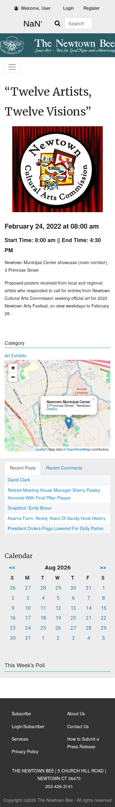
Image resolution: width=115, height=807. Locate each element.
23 (13, 628)
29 (58, 588)
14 (88, 608)
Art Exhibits (15, 355)
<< (12, 567)
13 (73, 608)
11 (43, 608)
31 (88, 588)
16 (13, 618)
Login (68, 8)
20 (73, 618)
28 (43, 588)
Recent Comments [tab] (64, 468)
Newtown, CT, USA (31, 23)
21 (88, 618)
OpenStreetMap (78, 449)
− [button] (13, 377)
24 (28, 628)
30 (73, 588)
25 (43, 628)
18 (43, 618)
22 (103, 618)
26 (13, 588)
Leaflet (41, 449)
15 (103, 608)
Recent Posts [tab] (23, 468)
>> (103, 567)
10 (28, 608)
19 (58, 618)
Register (91, 8)
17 (28, 618)
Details (52, 408)
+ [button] (13, 368)
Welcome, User (36, 8)
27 (28, 588)
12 (58, 608)
